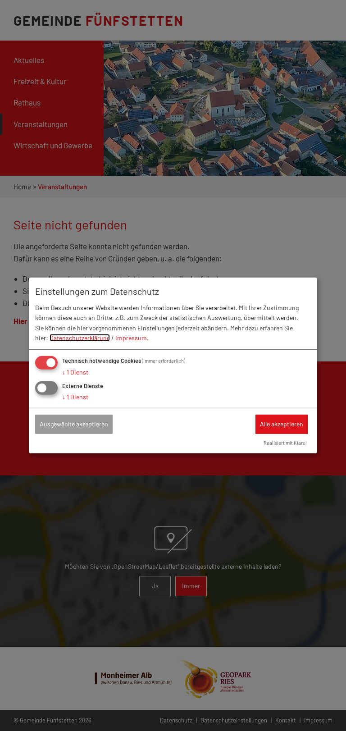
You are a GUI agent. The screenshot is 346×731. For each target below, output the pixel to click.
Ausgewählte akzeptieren (74, 424)
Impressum (131, 338)
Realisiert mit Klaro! (285, 443)
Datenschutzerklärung (80, 338)
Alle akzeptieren (281, 424)
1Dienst (75, 372)
